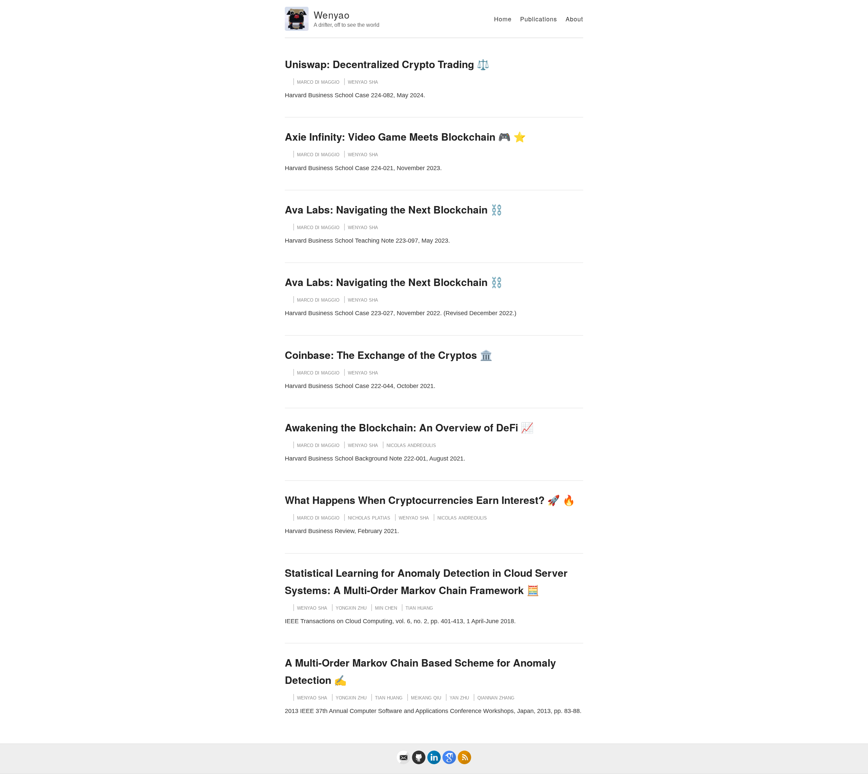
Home (503, 18)
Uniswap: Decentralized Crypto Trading (379, 64)
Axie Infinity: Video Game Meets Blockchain (390, 136)
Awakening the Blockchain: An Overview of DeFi (401, 427)
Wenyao (332, 14)
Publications (538, 18)
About (574, 18)
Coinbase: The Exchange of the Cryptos (381, 354)
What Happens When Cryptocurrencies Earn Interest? (415, 499)
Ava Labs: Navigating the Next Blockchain (386, 209)
